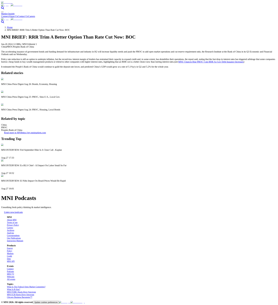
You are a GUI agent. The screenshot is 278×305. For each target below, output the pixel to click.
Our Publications (14, 238)
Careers (31, 16)
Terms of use (12, 222)
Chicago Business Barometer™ (19, 297)
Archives (10, 230)
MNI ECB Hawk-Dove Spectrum (20, 295)
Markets (10, 253)
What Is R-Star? (13, 289)
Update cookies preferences (46, 302)
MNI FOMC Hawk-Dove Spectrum (21, 292)
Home (10, 27)
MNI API (11, 261)
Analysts (10, 233)
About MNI (12, 220)
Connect (5, 16)
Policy (9, 251)
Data (9, 259)
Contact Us (23, 16)
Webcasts (10, 277)
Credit (9, 256)
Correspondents (13, 235)
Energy (10, 248)
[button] (139, 5)
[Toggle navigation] (2, 11)
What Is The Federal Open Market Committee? (26, 287)
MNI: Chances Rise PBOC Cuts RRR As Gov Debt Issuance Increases (211, 62)
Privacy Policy (13, 225)
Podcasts (10, 271)
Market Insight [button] (7, 13)
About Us (13, 16)
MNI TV (10, 274)
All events (11, 279)
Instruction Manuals (15, 241)
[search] (2, 8)
